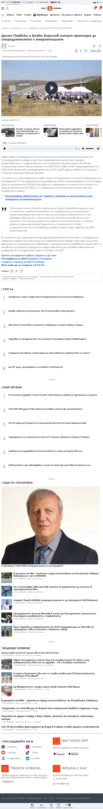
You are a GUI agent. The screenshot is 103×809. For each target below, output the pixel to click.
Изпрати (8, 781)
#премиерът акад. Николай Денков (57, 277)
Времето (55, 15)
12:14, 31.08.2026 (8, 703)
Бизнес (87, 15)
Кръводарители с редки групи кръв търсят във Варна (46, 687)
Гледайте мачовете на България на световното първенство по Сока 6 (49, 353)
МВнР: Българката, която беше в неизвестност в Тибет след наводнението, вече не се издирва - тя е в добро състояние (51, 661)
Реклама (51, 380)
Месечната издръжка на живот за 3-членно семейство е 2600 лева (71, 131)
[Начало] (2, 15)
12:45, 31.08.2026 (8, 730)
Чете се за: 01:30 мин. (36, 665)
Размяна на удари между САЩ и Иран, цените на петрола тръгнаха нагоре (47, 718)
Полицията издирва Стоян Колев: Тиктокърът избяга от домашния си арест (52, 395)
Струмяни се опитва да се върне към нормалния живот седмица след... (50, 708)
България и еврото (72, 15)
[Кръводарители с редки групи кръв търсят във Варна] (6, 691)
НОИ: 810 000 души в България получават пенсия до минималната (45, 409)
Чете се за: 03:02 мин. (24, 730)
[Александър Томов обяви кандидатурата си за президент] (50, 525)
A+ (94, 46)
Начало (5, 28)
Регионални (20, 21)
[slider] (40, 148)
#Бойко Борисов (27, 279)
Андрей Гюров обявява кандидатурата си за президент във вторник (55, 600)
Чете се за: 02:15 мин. (23, 711)
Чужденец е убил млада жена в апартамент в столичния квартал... (46, 297)
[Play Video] (51, 88)
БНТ (3, 2)
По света (37, 655)
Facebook (32, 258)
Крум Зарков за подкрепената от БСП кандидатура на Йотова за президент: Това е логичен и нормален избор (53, 628)
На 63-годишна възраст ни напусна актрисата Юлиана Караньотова (47, 423)
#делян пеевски (10, 279)
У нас (24, 28)
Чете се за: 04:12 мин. (24, 655)
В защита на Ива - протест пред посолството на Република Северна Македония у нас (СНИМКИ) (56, 574)
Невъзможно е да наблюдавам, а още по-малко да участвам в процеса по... (50, 465)
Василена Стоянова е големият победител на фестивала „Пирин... (46, 325)
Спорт (27, 15)
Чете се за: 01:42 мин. (36, 678)
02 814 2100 (61, 779)
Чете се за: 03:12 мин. (23, 722)
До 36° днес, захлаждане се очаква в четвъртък (35, 367)
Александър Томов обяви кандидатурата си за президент (32, 566)
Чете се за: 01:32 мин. (35, 689)
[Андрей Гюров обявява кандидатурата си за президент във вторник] (6, 604)
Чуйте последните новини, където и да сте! (28, 255)
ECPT (51, 798)
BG (98, 2)
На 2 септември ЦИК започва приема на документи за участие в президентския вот (52, 588)
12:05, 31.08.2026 (20, 665)
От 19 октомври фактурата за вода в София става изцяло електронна (50, 726)
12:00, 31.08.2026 (8, 655)
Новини (10, 15)
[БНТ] (4, 46)
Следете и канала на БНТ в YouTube (22, 262)
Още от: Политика (18, 482)
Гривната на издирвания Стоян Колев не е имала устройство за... (45, 451)
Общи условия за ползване (12, 798)
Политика (35, 21)
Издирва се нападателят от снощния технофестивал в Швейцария (47, 339)
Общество (67, 21)
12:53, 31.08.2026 (8, 711)
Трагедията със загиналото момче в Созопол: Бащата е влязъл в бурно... (49, 437)
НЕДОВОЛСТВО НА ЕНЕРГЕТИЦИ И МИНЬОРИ (50, 28)
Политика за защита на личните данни (73, 798)
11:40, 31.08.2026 (8, 722)
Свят (19, 15)
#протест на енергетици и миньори (21, 277)
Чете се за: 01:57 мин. (23, 703)
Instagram (46, 258)
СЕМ (45, 798)
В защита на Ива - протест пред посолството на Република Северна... (50, 700)
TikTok (41, 265)
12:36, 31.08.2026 (20, 689)
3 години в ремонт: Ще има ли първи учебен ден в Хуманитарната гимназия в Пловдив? (54, 674)
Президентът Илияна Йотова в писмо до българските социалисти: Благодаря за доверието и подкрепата (54, 614)
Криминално (51, 21)
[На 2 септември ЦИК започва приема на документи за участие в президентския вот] (6, 591)
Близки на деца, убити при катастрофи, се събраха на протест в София (28, 132)
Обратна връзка (34, 798)
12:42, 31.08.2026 (20, 678)
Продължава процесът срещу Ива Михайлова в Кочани (30, 653)
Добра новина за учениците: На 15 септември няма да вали (41, 311)
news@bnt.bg (62, 784)
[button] (68, 806)
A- (100, 46)
